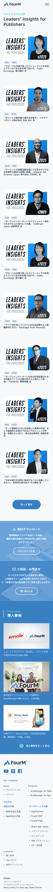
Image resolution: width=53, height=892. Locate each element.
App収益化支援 (13, 816)
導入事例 (10, 855)
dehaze (47, 4)
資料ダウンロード (14, 864)
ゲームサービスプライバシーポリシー (19, 885)
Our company (11, 780)
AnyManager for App (40, 795)
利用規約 (7, 878)
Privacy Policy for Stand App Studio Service (23, 887)
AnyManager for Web (41, 791)
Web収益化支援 (13, 811)
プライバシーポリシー (12, 882)
